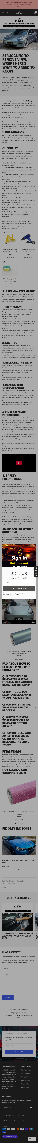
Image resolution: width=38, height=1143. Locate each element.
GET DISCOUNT (19, 588)
